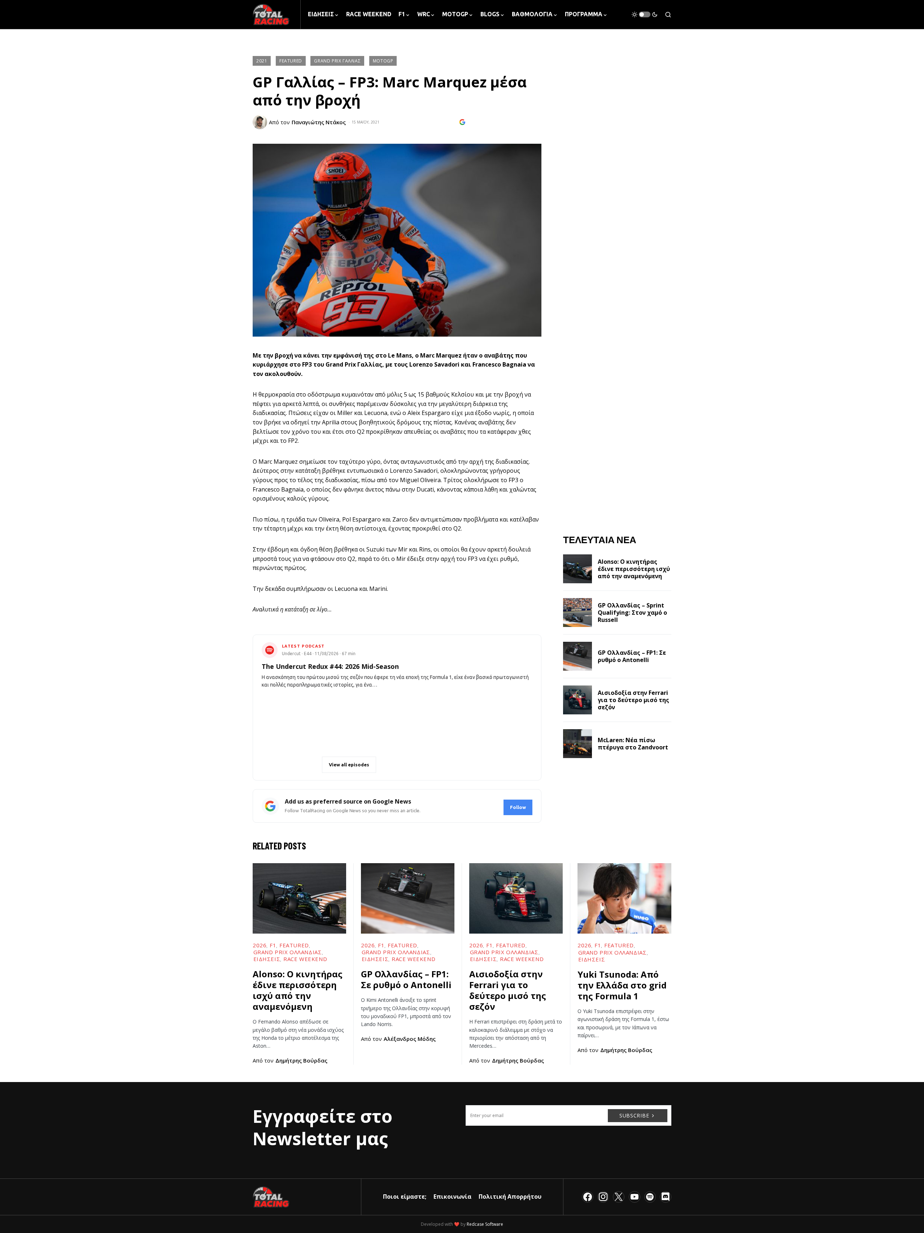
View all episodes (349, 764)
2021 (261, 61)
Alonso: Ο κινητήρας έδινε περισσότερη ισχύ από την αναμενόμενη (634, 569)
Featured (290, 61)
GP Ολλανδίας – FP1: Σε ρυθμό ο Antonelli (632, 656)
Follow (518, 807)
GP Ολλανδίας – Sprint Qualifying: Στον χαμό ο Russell (632, 612)
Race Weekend (305, 958)
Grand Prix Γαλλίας (337, 61)
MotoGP (383, 61)
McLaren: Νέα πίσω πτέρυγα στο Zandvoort (633, 743)
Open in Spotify (294, 764)
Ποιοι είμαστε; (404, 1196)
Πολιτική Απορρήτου (510, 1196)
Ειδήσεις (266, 958)
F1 (273, 945)
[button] (645, 14)
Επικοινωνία (452, 1196)
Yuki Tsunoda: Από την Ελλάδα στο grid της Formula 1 (622, 985)
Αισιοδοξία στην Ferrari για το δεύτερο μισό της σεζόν (633, 700)
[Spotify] (650, 1197)
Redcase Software (485, 1224)
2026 (259, 945)
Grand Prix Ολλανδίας (287, 952)
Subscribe (634, 1115)
